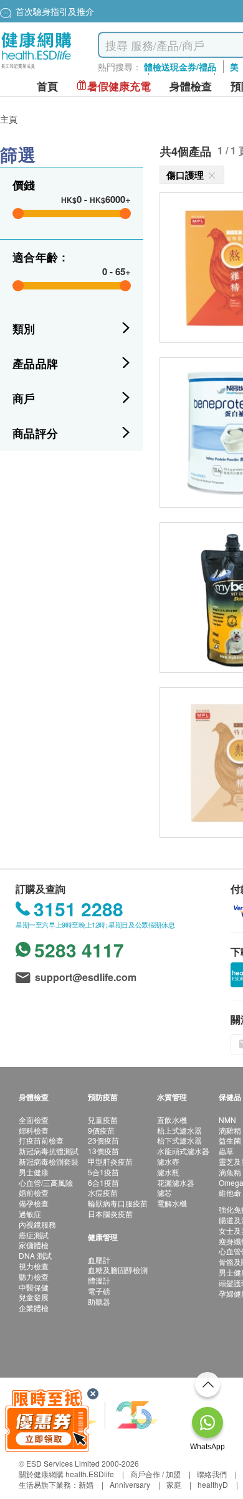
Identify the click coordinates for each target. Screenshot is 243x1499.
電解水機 (172, 1203)
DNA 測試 (35, 1255)
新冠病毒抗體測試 (49, 1150)
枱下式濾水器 (179, 1140)
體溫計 (99, 1280)
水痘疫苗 (103, 1192)
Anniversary (130, 1484)
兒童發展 (34, 1297)
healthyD (213, 1484)
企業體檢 (34, 1307)
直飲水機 (172, 1119)
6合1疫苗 (103, 1182)
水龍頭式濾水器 (183, 1150)
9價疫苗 (101, 1130)
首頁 (47, 86)
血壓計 (99, 1259)
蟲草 (226, 1150)
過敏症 (30, 1213)
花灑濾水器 (175, 1182)
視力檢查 (34, 1266)
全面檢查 (34, 1119)
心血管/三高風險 (46, 1182)
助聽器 (99, 1301)
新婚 (86, 1484)
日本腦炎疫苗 (110, 1213)
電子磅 (99, 1290)
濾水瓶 (168, 1172)
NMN (227, 1119)
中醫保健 (34, 1287)
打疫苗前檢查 (41, 1140)
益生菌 (230, 1140)
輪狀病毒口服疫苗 (118, 1203)
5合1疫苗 (103, 1172)
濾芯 (164, 1192)
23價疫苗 (103, 1140)
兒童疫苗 (103, 1119)
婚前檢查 (34, 1192)
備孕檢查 (34, 1203)
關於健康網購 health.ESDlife (66, 1473)
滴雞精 (230, 1130)
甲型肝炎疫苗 (110, 1161)
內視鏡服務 (37, 1224)
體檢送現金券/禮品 (180, 66)
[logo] (36, 69)
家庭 (173, 1484)
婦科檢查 (34, 1130)
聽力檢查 (34, 1276)
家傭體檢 (34, 1244)
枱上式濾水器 (179, 1130)
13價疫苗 (103, 1150)
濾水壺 (168, 1161)
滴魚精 (230, 1172)
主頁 (8, 119)
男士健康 (34, 1172)
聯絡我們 (212, 1473)
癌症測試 (34, 1234)
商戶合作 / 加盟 (155, 1473)
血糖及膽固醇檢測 (118, 1269)
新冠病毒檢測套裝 (49, 1161)
